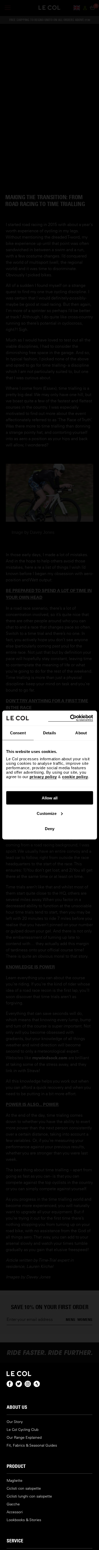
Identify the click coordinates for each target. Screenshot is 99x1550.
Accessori (15, 1512)
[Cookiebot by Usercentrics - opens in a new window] (70, 718)
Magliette (14, 1480)
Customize (46, 813)
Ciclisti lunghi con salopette (29, 1496)
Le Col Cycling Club (23, 1429)
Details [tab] (49, 732)
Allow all (50, 798)
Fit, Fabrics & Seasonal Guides (32, 1445)
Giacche (13, 1504)
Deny (49, 828)
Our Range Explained (24, 1437)
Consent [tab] (18, 732)
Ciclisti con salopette (24, 1488)
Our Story (15, 1422)
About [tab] (81, 732)
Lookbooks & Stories (24, 1520)
